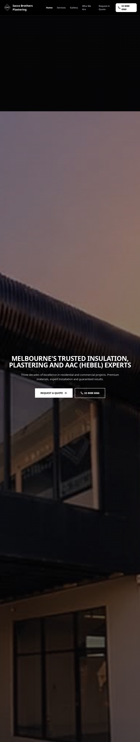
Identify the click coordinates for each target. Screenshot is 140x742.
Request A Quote (104, 8)
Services (61, 7)
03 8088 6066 (125, 8)
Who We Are (86, 8)
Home (49, 7)
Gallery (74, 7)
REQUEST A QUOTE (51, 393)
